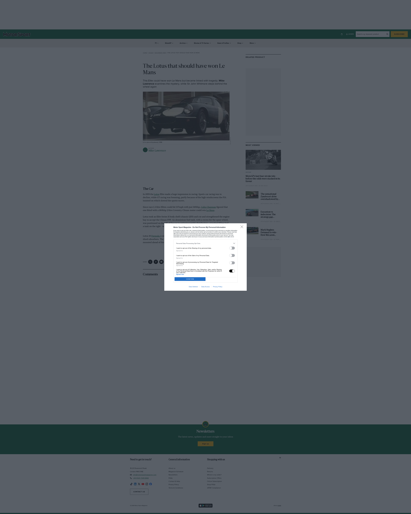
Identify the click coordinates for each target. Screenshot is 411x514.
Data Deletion (193, 287)
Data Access (205, 287)
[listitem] (205, 243)
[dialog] (205, 257)
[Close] (242, 227)
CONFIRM (190, 279)
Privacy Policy (217, 287)
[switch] (232, 248)
